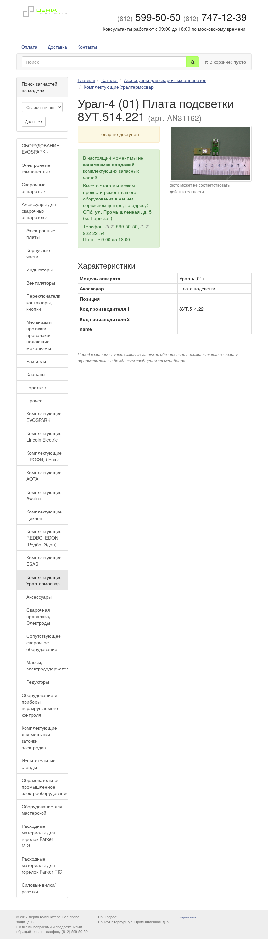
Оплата (29, 46)
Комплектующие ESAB (44, 560)
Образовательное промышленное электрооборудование (45, 786)
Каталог (109, 80)
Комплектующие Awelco (44, 495)
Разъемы (36, 361)
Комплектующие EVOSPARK (44, 416)
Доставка (57, 46)
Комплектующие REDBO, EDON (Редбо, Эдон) (44, 538)
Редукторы (37, 681)
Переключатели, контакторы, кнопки (44, 302)
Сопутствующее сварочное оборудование (43, 642)
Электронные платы (40, 233)
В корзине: (227, 62)
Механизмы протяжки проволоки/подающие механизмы (39, 335)
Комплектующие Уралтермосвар (44, 580)
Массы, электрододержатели (47, 665)
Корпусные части (38, 253)
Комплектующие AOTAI (44, 475)
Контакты (87, 46)
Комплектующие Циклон (44, 514)
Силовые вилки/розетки (39, 888)
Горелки (35, 387)
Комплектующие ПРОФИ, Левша (44, 455)
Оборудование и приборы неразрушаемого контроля (40, 705)
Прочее (34, 400)
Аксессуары (39, 596)
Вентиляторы (40, 282)
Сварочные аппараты (34, 187)
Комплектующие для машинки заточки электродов (39, 737)
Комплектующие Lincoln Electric (44, 436)
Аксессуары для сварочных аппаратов (39, 210)
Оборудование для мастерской (42, 809)
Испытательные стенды (39, 763)
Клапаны (35, 374)
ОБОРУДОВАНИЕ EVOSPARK (40, 148)
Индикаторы (39, 269)
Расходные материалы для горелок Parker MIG (38, 836)
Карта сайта (188, 917)
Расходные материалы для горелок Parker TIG (42, 865)
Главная (86, 80)
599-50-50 (149, 17)
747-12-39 (215, 17)
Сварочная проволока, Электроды (38, 616)
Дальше (33, 121)
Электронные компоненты (36, 168)
